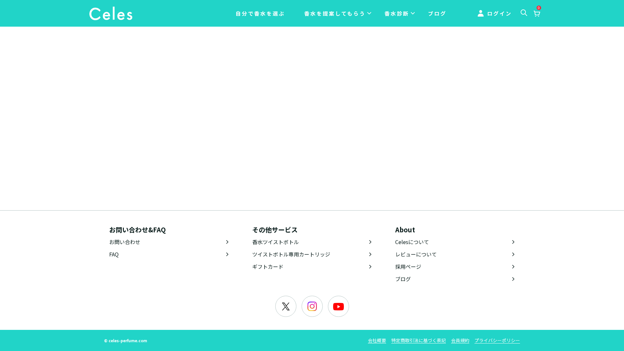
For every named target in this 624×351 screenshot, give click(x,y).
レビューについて (416, 254)
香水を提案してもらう (335, 13)
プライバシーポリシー (497, 340)
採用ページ (408, 266)
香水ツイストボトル (275, 242)
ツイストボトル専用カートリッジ (291, 254)
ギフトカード (267, 266)
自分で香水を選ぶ (260, 13)
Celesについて (412, 242)
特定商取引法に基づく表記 (418, 340)
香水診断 (396, 13)
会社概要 (377, 340)
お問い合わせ (124, 242)
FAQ (114, 254)
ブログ (437, 13)
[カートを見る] (536, 14)
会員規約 (460, 340)
